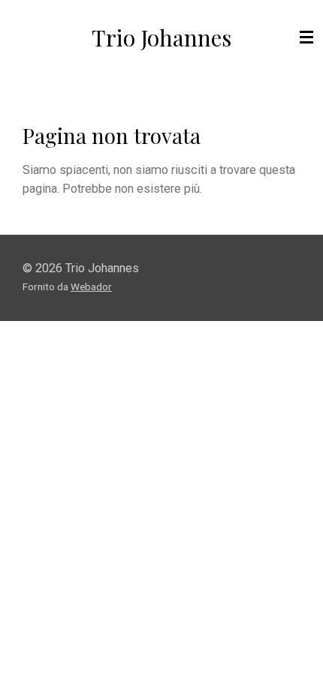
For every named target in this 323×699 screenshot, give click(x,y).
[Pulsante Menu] (306, 37)
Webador (91, 286)
